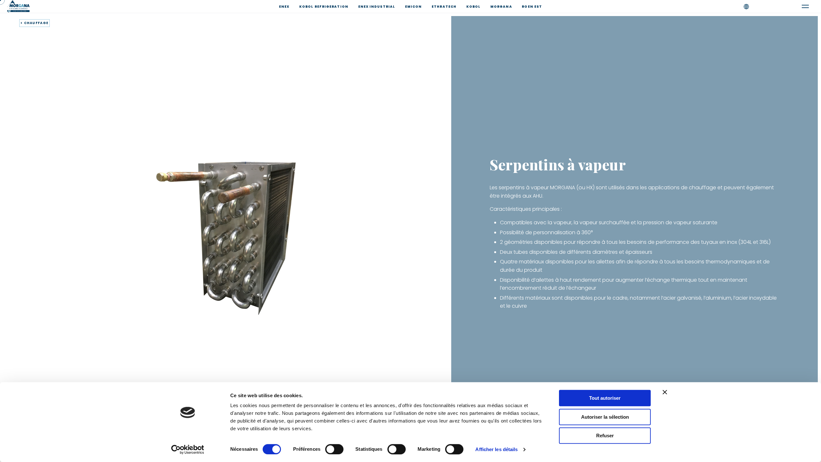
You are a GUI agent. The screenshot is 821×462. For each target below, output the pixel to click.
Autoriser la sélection (605, 417)
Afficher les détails (496, 449)
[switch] (334, 449)
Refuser (605, 435)
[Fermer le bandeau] (665, 392)
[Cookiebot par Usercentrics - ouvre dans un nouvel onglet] (188, 449)
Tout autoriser (605, 398)
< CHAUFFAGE (34, 23)
